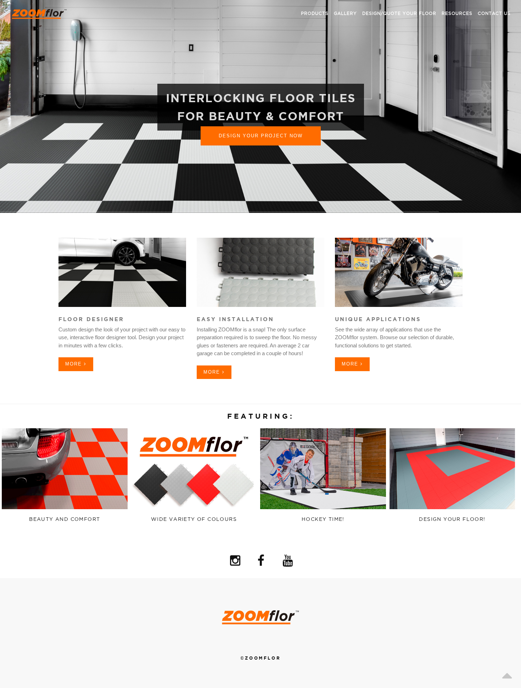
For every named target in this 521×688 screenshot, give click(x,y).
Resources (457, 13)
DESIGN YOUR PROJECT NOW (261, 135)
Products (315, 13)
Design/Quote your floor (399, 13)
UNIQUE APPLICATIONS (378, 319)
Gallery (345, 13)
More (74, 364)
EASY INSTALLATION (235, 319)
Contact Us (494, 13)
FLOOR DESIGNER (91, 319)
